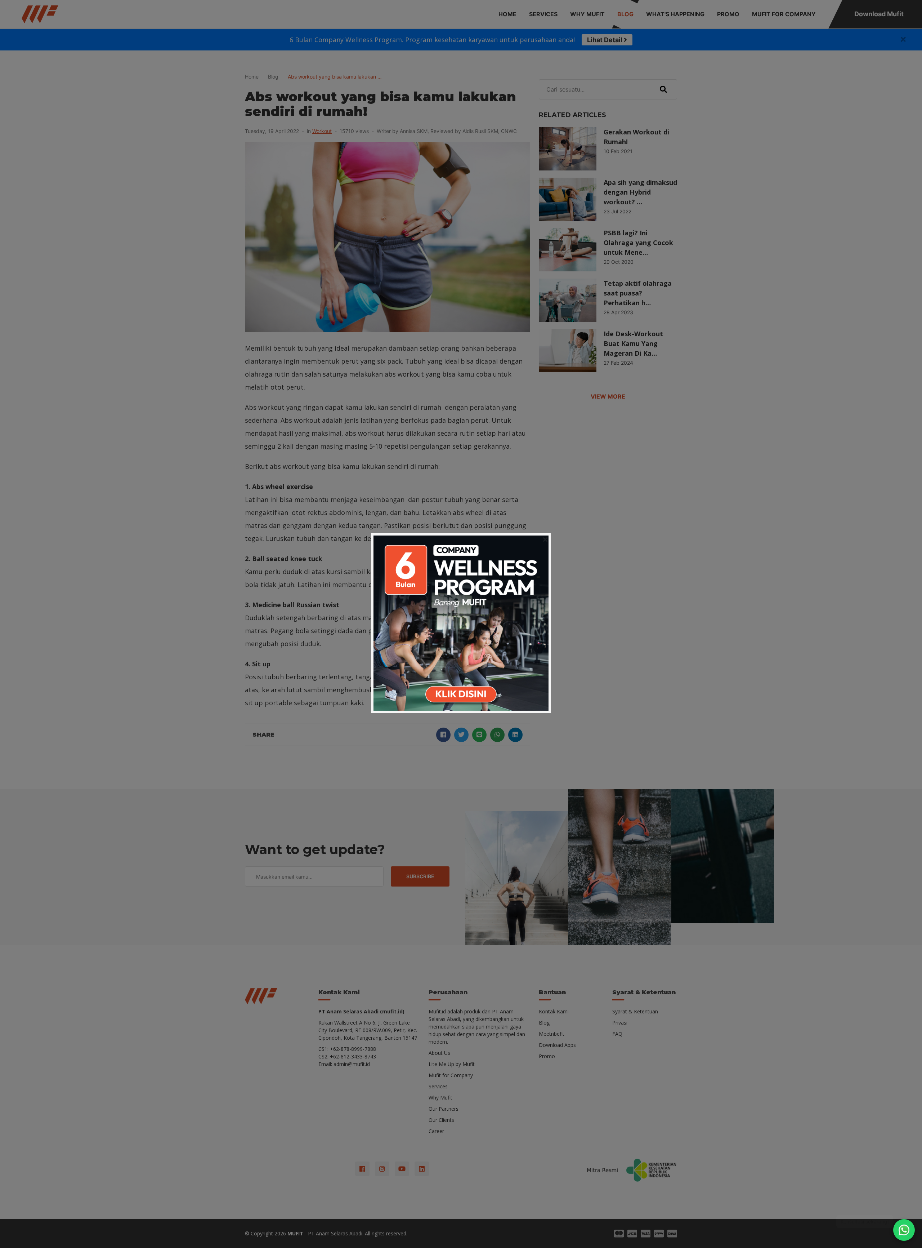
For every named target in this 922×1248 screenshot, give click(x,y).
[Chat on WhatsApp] (904, 1230)
